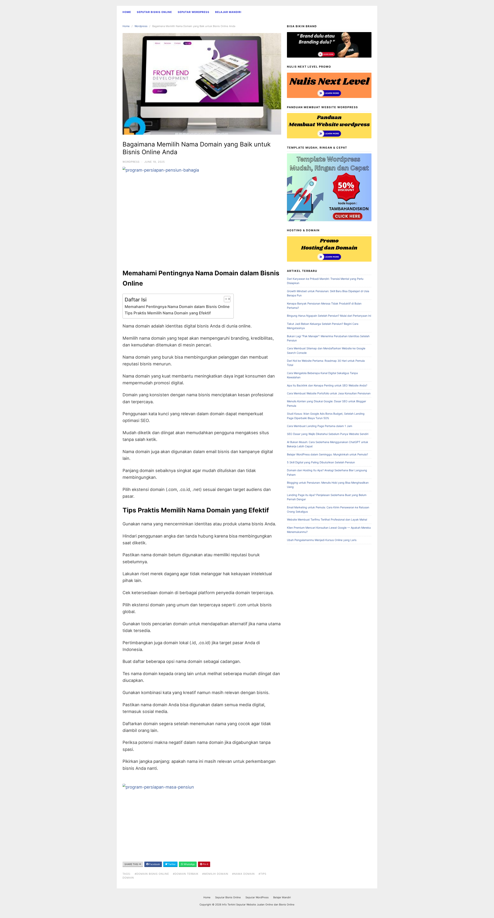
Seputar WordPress (193, 12)
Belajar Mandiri (228, 12)
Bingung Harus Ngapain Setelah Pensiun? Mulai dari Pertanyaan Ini (329, 315)
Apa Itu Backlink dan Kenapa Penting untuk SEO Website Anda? (327, 385)
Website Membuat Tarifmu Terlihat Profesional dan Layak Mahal (327, 519)
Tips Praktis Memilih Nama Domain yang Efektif (168, 313)
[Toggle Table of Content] (225, 299)
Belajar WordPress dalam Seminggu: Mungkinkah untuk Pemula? (327, 454)
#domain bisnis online (152, 873)
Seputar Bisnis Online (154, 12)
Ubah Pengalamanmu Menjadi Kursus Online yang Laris (321, 540)
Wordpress (140, 26)
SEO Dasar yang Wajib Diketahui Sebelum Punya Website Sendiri (327, 434)
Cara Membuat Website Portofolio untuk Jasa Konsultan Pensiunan (328, 393)
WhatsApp (189, 864)
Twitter (171, 864)
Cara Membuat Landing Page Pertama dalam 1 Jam (319, 426)
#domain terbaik (185, 873)
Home (127, 12)
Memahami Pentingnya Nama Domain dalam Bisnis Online (177, 306)
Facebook (154, 864)
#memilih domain (215, 873)
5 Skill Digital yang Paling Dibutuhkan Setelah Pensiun (321, 462)
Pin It (205, 864)
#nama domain (243, 873)
